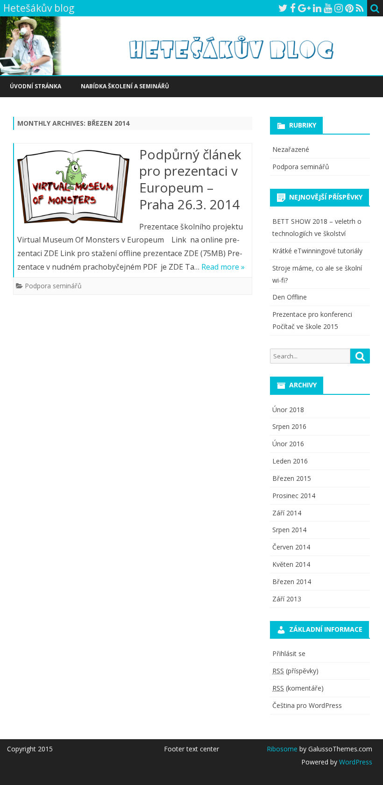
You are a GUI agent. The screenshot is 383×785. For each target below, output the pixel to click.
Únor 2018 (288, 409)
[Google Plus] (304, 7)
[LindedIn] (317, 7)
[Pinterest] (349, 7)
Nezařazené (290, 149)
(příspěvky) (295, 670)
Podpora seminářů (53, 285)
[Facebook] (293, 7)
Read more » (223, 267)
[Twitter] (283, 7)
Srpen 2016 (289, 426)
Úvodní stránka (35, 86)
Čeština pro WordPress (307, 705)
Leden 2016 (290, 461)
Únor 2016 (288, 443)
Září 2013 (286, 598)
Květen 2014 (291, 564)
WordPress (354, 761)
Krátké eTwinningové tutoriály (317, 250)
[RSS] (360, 7)
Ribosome (282, 748)
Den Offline (289, 297)
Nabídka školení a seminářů (125, 86)
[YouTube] (328, 7)
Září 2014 (286, 512)
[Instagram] (338, 7)
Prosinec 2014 (293, 495)
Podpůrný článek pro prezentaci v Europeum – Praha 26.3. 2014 (190, 179)
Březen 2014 (291, 581)
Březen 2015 (291, 478)
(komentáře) (298, 688)
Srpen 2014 (289, 529)
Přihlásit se (288, 653)
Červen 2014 (291, 546)
